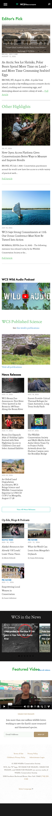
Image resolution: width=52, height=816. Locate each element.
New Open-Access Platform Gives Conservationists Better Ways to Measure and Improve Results (24, 156)
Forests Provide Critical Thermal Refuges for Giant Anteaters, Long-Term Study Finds (39, 402)
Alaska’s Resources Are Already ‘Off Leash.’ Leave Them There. (13, 550)
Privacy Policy (33, 754)
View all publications (12, 367)
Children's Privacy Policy (16, 757)
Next (46, 638)
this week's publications (28, 328)
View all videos (44, 670)
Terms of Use (18, 754)
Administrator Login (37, 757)
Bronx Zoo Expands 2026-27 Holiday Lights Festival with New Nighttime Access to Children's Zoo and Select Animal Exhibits (13, 441)
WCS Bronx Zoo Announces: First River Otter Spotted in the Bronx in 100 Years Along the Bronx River (13, 404)
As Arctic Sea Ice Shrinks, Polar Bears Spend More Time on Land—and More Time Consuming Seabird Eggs (26, 68)
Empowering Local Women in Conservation (11, 590)
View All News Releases (26, 509)
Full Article (7, 178)
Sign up (41, 734)
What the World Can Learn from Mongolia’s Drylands (38, 550)
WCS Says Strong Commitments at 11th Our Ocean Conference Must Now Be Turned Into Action (24, 235)
